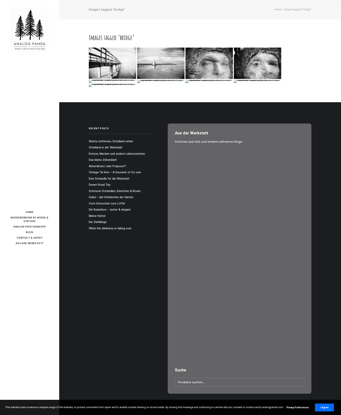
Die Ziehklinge (98, 222)
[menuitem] (29, 212)
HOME (29, 212)
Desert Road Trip (99, 184)
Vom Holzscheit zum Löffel (107, 203)
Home (277, 9)
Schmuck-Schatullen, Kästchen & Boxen (115, 191)
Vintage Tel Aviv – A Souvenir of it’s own (115, 172)
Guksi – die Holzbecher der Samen (111, 197)
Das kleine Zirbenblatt (103, 160)
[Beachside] (161, 63)
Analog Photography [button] (29, 226)
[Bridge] (112, 63)
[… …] (112, 81)
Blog (29, 232)
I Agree (324, 407)
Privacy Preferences (297, 407)
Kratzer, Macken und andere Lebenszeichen (117, 154)
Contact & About (30, 237)
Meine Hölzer (97, 216)
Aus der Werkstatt (30, 243)
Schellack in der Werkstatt (105, 147)
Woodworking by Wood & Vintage (30, 219)
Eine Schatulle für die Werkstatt (109, 178)
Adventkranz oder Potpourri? (107, 166)
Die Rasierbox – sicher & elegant (110, 209)
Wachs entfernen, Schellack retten (111, 141)
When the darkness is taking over (110, 228)
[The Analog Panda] (30, 30)
